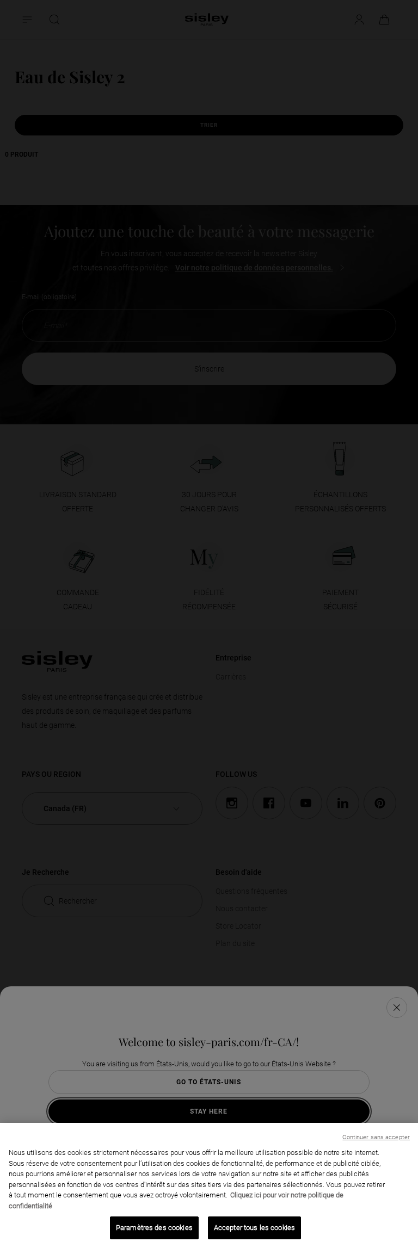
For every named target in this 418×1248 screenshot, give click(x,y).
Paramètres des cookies (154, 1228)
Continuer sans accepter (376, 1137)
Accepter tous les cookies (254, 1228)
